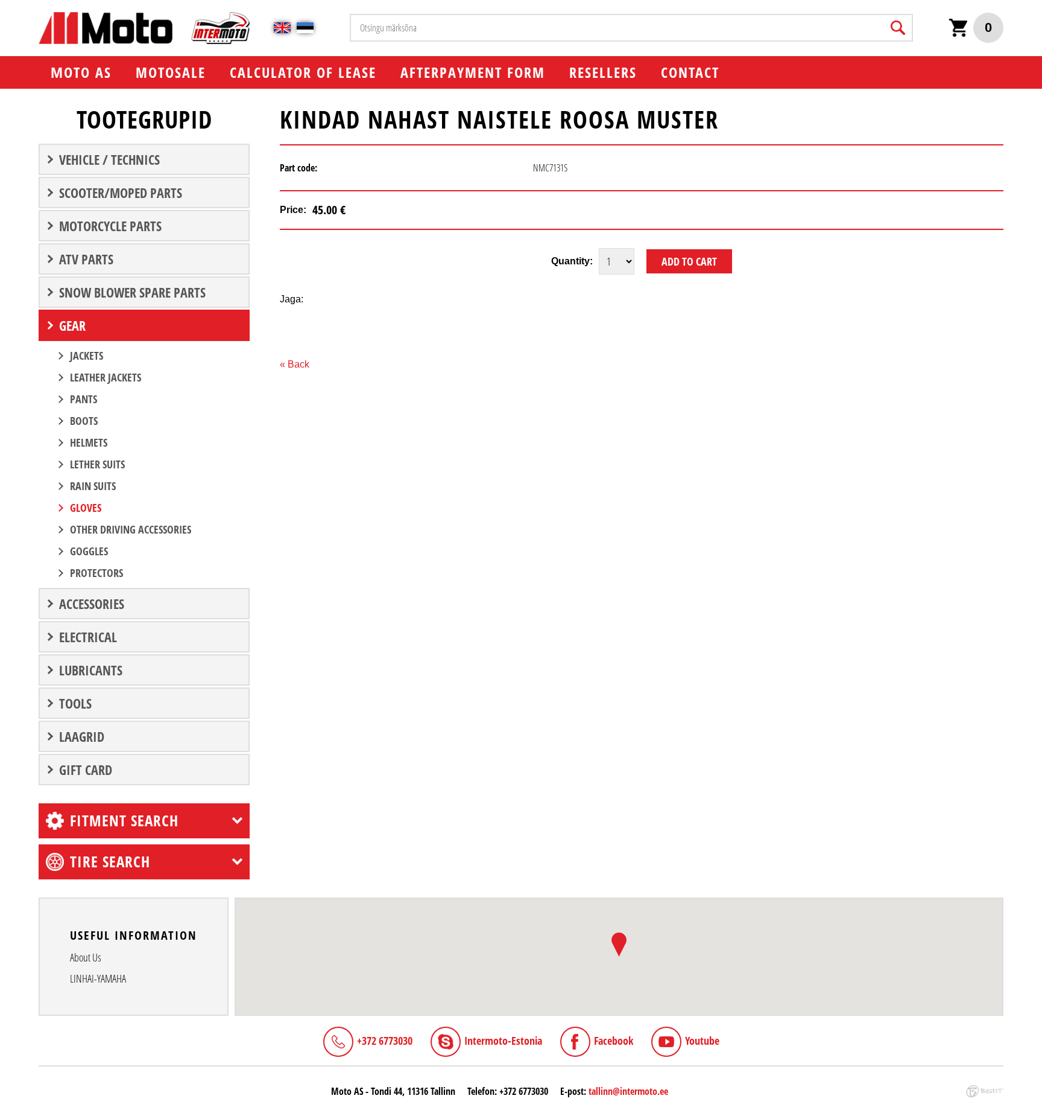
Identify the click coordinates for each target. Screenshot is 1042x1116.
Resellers (603, 72)
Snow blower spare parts (132, 292)
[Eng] (282, 27)
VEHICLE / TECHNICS (109, 159)
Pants (83, 399)
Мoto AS (81, 72)
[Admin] (3, 6)
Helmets (88, 442)
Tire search (110, 861)
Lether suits (97, 464)
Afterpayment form (472, 72)
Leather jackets (105, 377)
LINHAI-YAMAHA (98, 978)
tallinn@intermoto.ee (628, 1091)
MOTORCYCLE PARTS (110, 226)
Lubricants (90, 670)
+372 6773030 (384, 1040)
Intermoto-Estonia (503, 1040)
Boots (84, 420)
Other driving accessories (130, 529)
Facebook (613, 1040)
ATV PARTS (86, 259)
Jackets (86, 355)
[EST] (305, 27)
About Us (85, 957)
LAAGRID (81, 736)
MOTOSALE (171, 72)
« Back (294, 364)
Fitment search (124, 820)
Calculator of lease (303, 72)
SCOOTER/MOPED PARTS (120, 192)
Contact (690, 72)
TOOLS (75, 703)
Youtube (702, 1040)
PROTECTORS (96, 573)
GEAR (72, 325)
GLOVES (85, 507)
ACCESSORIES (91, 604)
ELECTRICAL (88, 637)
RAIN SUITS (93, 486)
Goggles (89, 551)
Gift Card (85, 769)
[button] (619, 945)
